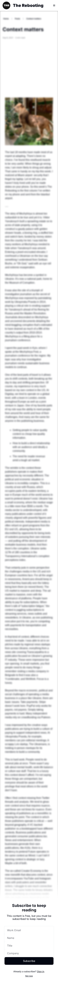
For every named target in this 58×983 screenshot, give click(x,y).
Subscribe (29, 961)
